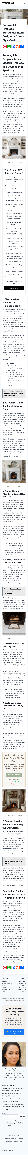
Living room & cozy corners (14, 256)
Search (4, 1113)
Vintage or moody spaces (14, 258)
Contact (20, 1138)
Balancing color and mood (14, 238)
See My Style (14, 288)
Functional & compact (14, 211)
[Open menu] (24, 3)
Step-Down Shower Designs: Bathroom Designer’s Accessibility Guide (7, 985)
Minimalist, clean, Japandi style (14, 282)
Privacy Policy (18, 1141)
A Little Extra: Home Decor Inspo (11, 22)
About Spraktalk (14, 1136)
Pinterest (14, 784)
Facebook (10, 782)
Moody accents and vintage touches (14, 278)
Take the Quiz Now (14, 774)
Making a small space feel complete (14, 230)
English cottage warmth (15, 213)
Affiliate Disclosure (11, 1138)
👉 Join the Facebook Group (14, 1032)
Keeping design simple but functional (14, 242)
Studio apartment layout (14, 253)
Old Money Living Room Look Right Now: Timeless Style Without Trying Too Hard (13, 1107)
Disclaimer (9, 1141)
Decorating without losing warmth (14, 235)
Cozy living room (14, 195)
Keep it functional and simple (14, 271)
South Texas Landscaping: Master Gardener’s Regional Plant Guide (21, 985)
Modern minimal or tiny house (14, 200)
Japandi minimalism (14, 218)
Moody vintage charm (14, 216)
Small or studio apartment (14, 192)
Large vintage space (14, 198)
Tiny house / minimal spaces (14, 261)
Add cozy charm (14, 274)
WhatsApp (17, 782)
